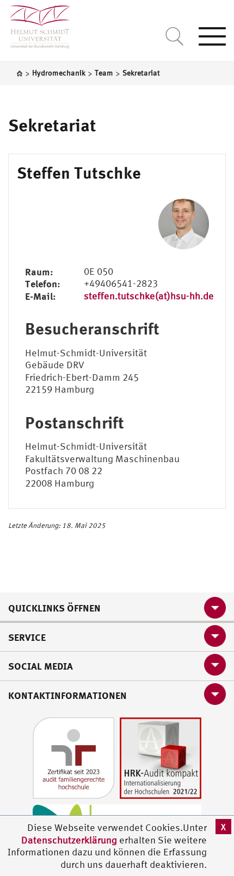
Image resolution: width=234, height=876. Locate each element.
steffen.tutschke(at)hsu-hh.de (149, 295)
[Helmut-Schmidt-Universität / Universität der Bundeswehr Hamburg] (35, 24)
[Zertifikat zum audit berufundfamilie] (73, 757)
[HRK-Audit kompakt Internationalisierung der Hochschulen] (160, 757)
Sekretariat (52, 125)
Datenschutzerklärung (69, 840)
